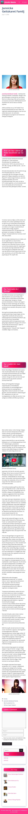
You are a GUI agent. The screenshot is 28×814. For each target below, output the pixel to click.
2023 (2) (6, 758)
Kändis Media (10, 2)
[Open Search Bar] (19, 2)
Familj (5, 699)
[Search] (21, 750)
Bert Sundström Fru (9, 703)
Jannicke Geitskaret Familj (9, 94)
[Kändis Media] (2, 2)
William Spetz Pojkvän (10, 705)
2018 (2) (6, 760)
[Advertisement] (14, 32)
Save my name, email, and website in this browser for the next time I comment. (14, 738)
